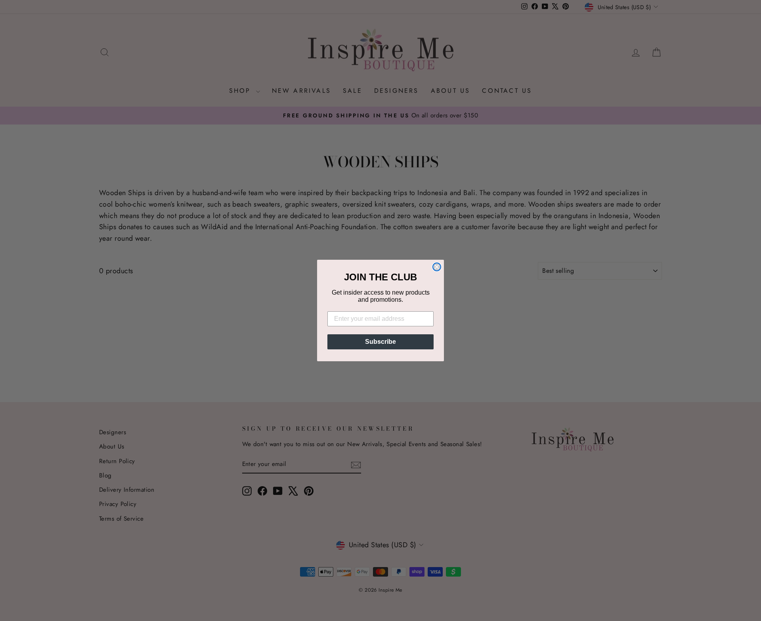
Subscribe (380, 341)
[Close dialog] (437, 267)
